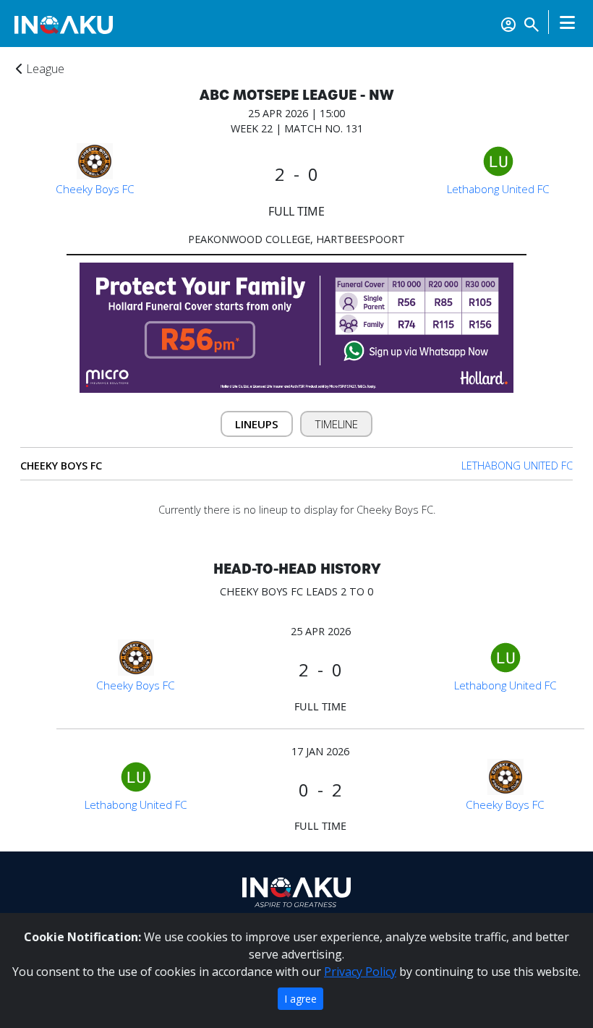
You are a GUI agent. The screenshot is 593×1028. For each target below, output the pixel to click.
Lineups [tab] (256, 424)
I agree (300, 999)
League (43, 69)
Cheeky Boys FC (95, 189)
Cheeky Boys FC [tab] (61, 465)
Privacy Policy (360, 972)
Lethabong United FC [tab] (517, 465)
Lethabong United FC (498, 189)
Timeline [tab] (336, 424)
